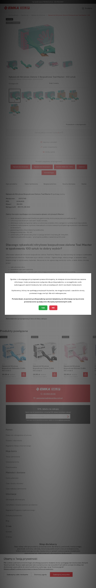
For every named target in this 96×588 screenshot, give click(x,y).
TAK (43, 308)
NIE (53, 308)
